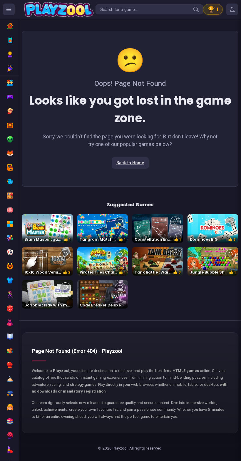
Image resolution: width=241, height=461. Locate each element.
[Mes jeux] (232, 9)
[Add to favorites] (65, 222)
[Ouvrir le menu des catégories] (9, 9)
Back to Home (130, 162)
